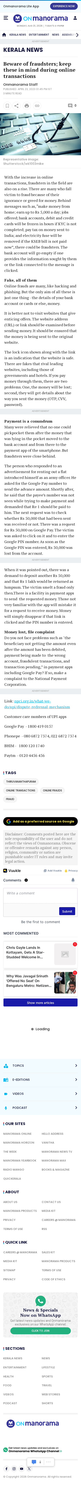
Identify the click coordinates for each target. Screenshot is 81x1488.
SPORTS (47, 1376)
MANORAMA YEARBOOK (19, 1160)
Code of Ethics (53, 1279)
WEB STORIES (51, 1394)
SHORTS (47, 1403)
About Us (10, 1202)
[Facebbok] (6, 1469)
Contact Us (51, 1202)
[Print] (27, 106)
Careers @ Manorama (59, 1220)
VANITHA (48, 1143)
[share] (16, 106)
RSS (44, 1229)
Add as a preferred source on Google (43, 821)
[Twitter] (29, 1469)
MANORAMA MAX (54, 1160)
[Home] (4, 34)
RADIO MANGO (13, 1170)
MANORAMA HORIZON (18, 1143)
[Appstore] (47, 1437)
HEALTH (8, 1376)
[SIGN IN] (75, 18)
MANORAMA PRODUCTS (20, 1211)
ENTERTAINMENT (39, 34)
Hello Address (52, 1134)
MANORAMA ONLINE (17, 1134)
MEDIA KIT (49, 1211)
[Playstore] (17, 1437)
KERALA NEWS (18, 34)
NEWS (55, 34)
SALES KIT (48, 1252)
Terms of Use (13, 1229)
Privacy (9, 1220)
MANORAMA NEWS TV (57, 1152)
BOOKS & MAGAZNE (56, 1170)
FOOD (7, 1385)
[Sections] (6, 18)
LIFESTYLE (48, 1367)
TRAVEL (47, 1385)
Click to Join (40, 1330)
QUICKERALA (12, 1179)
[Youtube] (21, 1469)
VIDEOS (8, 1394)
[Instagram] (14, 1469)
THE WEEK (10, 1152)
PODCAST (10, 1403)
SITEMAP (9, 1270)
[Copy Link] (37, 106)
